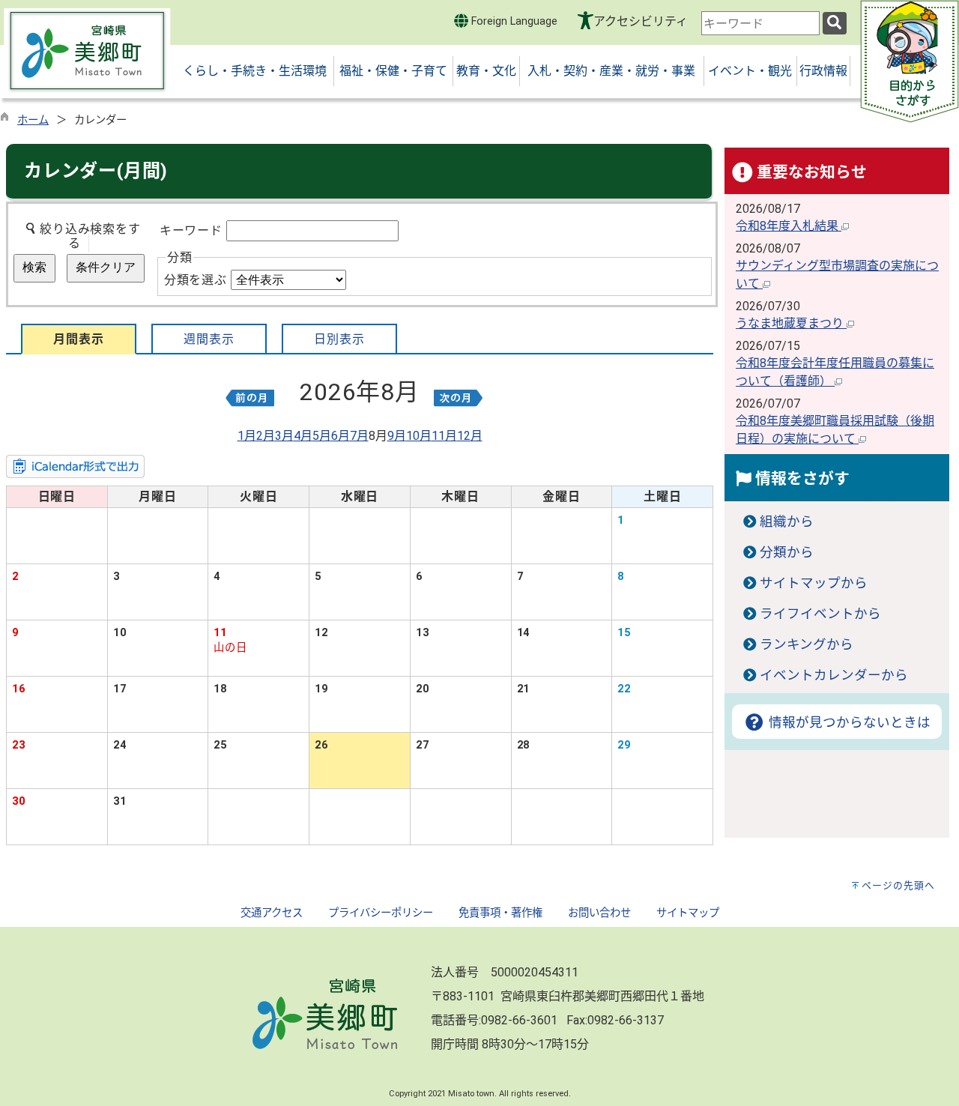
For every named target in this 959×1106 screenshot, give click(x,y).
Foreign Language (512, 21)
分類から (787, 552)
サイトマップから (814, 582)
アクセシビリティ (640, 21)
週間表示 (209, 339)
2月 (265, 436)
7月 (359, 436)
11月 (444, 436)
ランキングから (806, 644)
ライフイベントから (820, 613)
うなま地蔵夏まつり (791, 323)
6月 (340, 436)
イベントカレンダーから (834, 675)
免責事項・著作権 (500, 913)
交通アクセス (271, 913)
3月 (284, 436)
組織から (787, 521)
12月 (469, 436)
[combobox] (760, 23)
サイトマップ (687, 913)
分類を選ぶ (195, 280)
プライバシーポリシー (380, 913)
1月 (247, 436)
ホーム (33, 120)
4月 (303, 436)
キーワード (191, 230)
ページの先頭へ (898, 885)
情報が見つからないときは (848, 722)
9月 (396, 436)
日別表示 (339, 339)
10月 (419, 436)
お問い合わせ (599, 913)
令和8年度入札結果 (788, 226)
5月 (321, 436)
